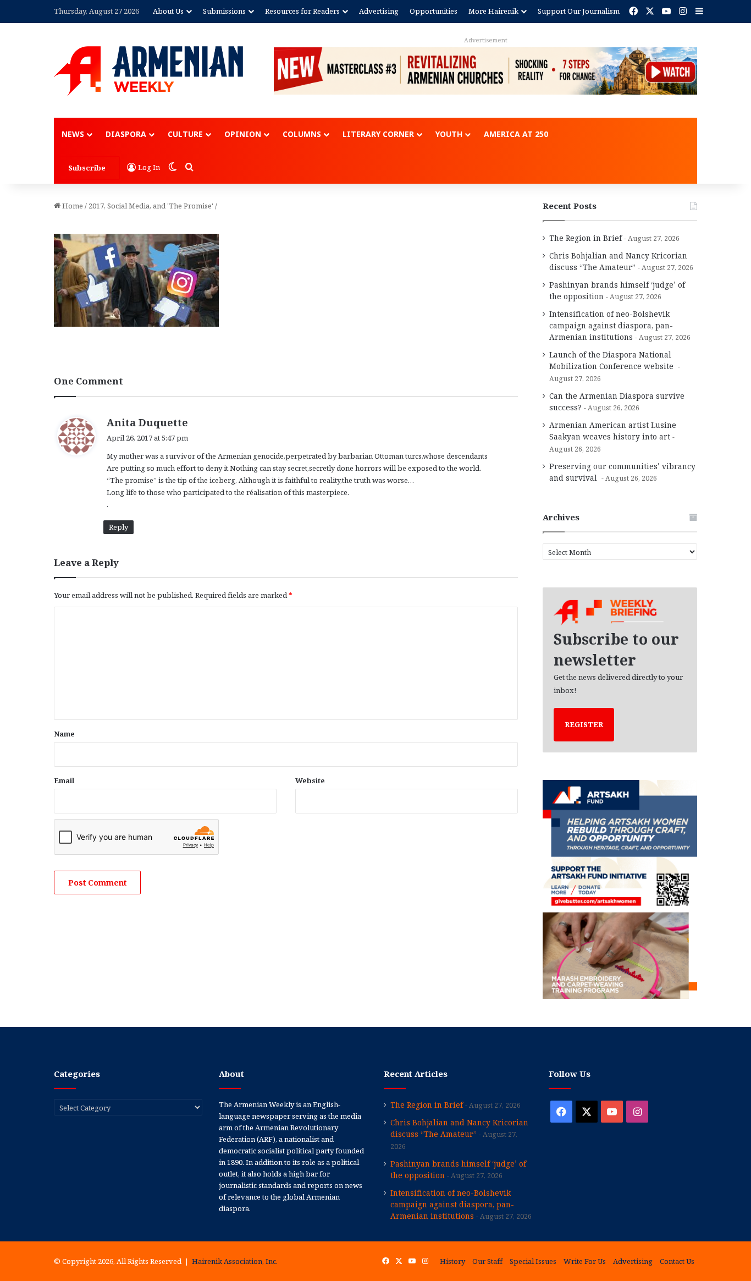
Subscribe (87, 168)
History (452, 1261)
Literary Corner (378, 134)
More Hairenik (493, 11)
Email (64, 780)
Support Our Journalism (579, 11)
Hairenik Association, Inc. (235, 1261)
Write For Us (585, 1261)
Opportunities (433, 11)
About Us (168, 11)
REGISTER (584, 724)
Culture (185, 134)
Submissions (224, 11)
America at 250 (516, 134)
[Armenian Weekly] (148, 71)
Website (310, 780)
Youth (448, 134)
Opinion (242, 134)
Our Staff (487, 1261)
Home (71, 206)
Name (64, 734)
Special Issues (533, 1261)
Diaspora (126, 134)
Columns (302, 134)
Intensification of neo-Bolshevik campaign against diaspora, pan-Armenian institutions (611, 325)
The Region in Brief (585, 238)
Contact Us (677, 1261)
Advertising (379, 11)
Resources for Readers (302, 11)
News (73, 134)
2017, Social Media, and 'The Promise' (151, 206)
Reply (118, 527)
